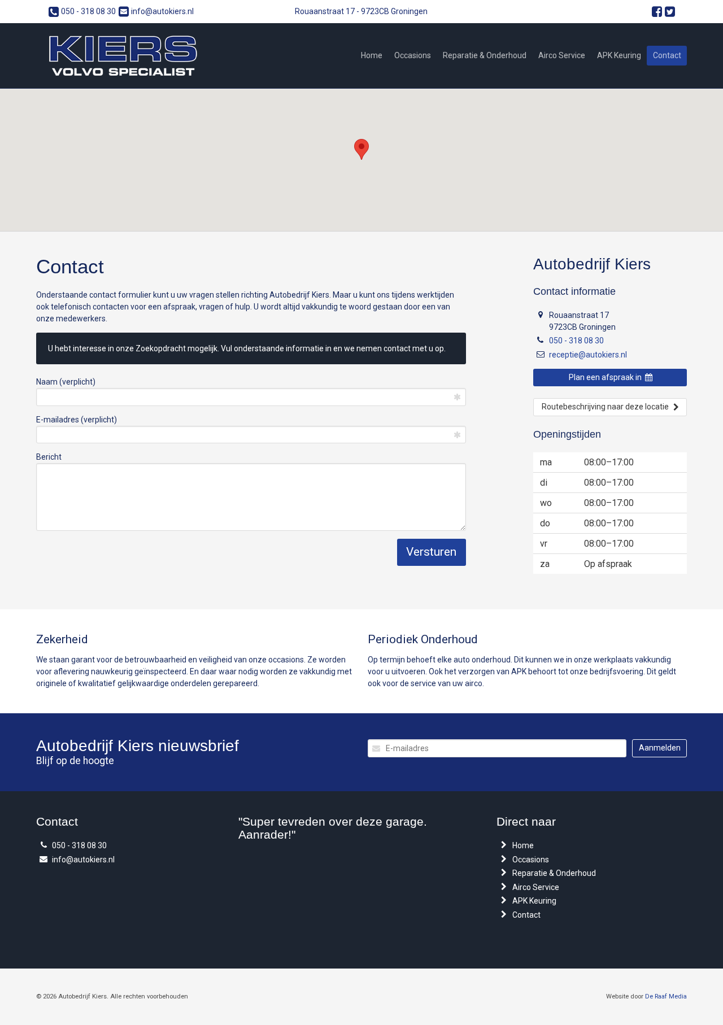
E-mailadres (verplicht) (76, 419)
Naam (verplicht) (65, 381)
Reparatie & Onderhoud (484, 55)
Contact (667, 55)
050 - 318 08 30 (88, 11)
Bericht (49, 456)
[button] (361, 149)
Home (371, 55)
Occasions (412, 55)
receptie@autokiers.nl (588, 354)
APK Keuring (619, 55)
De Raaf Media (666, 996)
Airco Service (561, 55)
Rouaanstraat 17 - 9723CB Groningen (361, 11)
